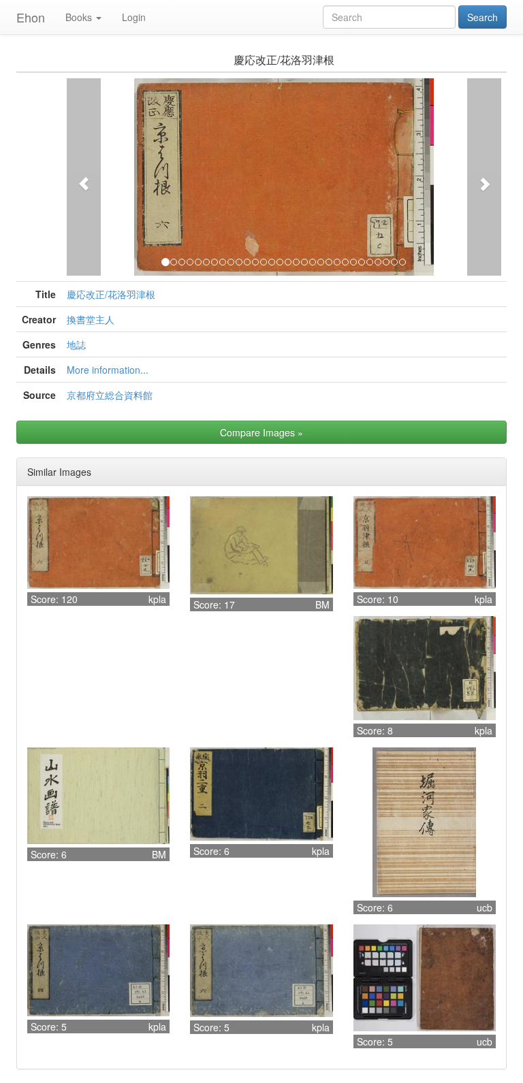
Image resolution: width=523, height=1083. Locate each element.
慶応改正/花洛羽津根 (111, 294)
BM (322, 604)
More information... (107, 369)
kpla (157, 599)
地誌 (76, 344)
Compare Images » (261, 432)
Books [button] (78, 17)
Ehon (30, 17)
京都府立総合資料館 (110, 395)
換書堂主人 (90, 319)
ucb (484, 907)
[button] (84, 177)
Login (134, 17)
